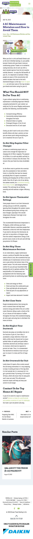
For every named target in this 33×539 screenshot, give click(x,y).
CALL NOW (15, 2)
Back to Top (16, 519)
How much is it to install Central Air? (25, 414)
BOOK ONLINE (15, 5)
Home (4, 34)
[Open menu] (29, 3)
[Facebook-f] (14, 508)
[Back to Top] (16, 516)
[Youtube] (18, 508)
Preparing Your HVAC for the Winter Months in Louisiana (8, 415)
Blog (8, 34)
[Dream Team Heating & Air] (6, 3)
